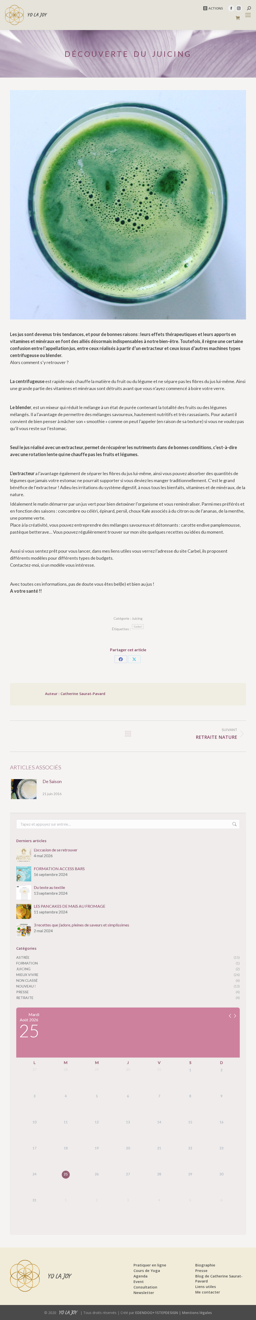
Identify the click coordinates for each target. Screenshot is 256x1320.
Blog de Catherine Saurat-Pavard (218, 1278)
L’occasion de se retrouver (56, 850)
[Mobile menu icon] (248, 15)
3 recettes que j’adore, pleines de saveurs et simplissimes (81, 925)
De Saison (52, 781)
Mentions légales (197, 1312)
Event (139, 1281)
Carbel (138, 626)
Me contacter (207, 1291)
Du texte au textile (49, 887)
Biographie (205, 1264)
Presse (201, 1270)
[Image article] (24, 789)
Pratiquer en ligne (150, 1264)
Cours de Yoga (147, 1270)
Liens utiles (205, 1286)
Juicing (137, 618)
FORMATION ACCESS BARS (59, 868)
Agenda (141, 1275)
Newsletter (144, 1292)
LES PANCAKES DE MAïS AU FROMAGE (69, 906)
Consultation (145, 1286)
